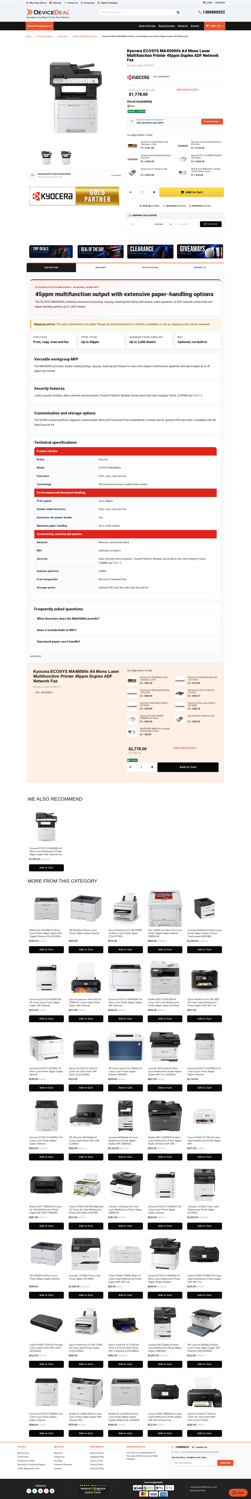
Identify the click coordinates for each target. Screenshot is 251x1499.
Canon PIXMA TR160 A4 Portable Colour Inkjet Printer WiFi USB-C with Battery (46, 1347)
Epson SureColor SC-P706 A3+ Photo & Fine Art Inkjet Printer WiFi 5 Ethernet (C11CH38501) (124, 1347)
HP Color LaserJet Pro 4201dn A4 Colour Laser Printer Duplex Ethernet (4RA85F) (125, 1071)
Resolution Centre (26, 1461)
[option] (76, 97)
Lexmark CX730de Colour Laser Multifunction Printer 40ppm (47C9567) (203, 1209)
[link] (147, 26)
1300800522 (213, 12)
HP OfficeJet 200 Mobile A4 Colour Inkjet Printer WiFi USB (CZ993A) (84, 1140)
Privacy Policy (96, 1464)
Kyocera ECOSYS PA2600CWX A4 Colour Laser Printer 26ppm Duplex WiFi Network (45, 1002)
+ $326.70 (195, 708)
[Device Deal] (48, 13)
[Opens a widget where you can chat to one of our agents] (238, 1493)
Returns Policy (97, 1453)
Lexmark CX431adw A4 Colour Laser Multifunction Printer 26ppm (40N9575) (125, 1209)
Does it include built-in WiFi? (57, 630)
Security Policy (97, 1468)
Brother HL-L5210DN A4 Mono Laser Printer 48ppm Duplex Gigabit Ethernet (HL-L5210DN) (124, 1417)
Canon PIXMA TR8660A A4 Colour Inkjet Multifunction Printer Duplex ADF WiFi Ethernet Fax (165, 1417)
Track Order (23, 1457)
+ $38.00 (198, 175)
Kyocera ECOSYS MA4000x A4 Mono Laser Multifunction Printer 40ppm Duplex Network (164, 1278)
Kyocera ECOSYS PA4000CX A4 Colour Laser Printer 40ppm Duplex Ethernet (46, 1140)
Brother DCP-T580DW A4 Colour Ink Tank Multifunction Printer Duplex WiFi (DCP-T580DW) (45, 1209)
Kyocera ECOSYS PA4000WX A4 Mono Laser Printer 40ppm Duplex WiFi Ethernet (125, 1002)
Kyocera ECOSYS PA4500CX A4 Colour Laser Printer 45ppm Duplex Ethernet (204, 1071)
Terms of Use (96, 1461)
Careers (57, 1468)
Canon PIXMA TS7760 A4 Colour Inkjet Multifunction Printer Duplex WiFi (204, 1140)
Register (220, 3)
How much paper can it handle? (58, 641)
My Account (23, 1453)
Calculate (211, 224)
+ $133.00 (199, 148)
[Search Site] (178, 12)
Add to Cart (193, 192)
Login (209, 3)
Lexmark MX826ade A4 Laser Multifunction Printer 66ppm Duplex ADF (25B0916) (123, 1140)
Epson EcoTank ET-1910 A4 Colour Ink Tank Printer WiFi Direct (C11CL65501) (83, 1071)
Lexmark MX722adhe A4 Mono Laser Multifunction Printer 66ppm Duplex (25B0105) (165, 1347)
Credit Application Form (28, 1468)
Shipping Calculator (144, 215)
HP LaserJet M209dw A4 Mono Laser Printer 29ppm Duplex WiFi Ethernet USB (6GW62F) (204, 1347)
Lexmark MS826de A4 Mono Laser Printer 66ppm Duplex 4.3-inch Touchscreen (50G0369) (205, 933)
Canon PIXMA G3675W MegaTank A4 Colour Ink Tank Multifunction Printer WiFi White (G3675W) (86, 1209)
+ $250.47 (195, 696)
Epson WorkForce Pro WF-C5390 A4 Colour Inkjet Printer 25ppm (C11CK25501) (85, 1347)
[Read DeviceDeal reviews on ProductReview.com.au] (93, 1489)
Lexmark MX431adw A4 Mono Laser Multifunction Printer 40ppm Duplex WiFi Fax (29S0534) (165, 1071)
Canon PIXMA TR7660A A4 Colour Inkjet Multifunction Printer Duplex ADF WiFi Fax (205, 1278)
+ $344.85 (147, 708)
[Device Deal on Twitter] (34, 1491)
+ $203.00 (148, 175)
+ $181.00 (148, 148)
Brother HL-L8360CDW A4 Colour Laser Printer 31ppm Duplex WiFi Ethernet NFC (85, 1417)
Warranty (100, 267)
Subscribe (225, 1463)
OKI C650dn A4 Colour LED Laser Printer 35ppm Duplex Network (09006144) (165, 933)
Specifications (150, 267)
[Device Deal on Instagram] (46, 1491)
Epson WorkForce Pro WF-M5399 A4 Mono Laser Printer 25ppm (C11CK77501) (125, 933)
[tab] (175, 216)
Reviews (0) (200, 267)
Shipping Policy (97, 1457)
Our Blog (58, 1461)
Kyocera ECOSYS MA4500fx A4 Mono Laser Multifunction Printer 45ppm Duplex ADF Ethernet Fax (46, 851)
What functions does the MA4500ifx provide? (68, 618)
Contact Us (59, 1457)
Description (51, 267)
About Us (58, 1453)
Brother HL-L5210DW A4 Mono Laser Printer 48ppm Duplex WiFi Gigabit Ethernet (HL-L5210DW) (46, 933)
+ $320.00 (199, 161)
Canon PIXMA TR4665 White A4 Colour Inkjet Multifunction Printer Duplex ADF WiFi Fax (125, 1278)
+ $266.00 (148, 161)
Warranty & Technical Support (31, 1464)
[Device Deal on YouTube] (40, 1491)
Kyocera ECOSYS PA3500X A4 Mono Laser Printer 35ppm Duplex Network (46, 1071)
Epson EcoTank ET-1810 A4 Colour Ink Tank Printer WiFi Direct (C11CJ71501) (201, 1417)
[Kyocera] (138, 76)
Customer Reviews (63, 1464)
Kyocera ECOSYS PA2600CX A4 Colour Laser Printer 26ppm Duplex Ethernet (164, 1209)
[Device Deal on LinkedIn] (52, 1491)
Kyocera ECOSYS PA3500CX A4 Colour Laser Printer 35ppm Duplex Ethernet (46, 1417)
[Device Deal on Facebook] (28, 1491)
